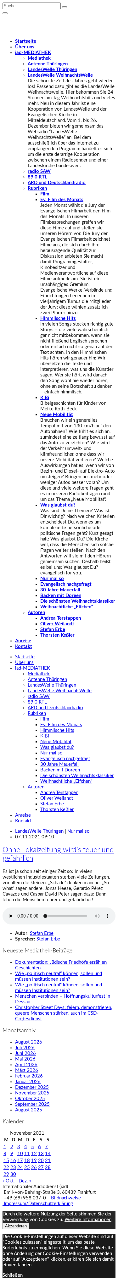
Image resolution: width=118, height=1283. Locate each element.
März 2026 (26, 1070)
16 (13, 1160)
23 (13, 1167)
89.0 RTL (37, 177)
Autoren (36, 612)
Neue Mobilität (56, 414)
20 (41, 1160)
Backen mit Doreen (60, 595)
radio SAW (39, 171)
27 (41, 1167)
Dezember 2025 (32, 1087)
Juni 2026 (25, 1053)
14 (48, 1153)
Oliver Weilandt (57, 624)
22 (6, 1167)
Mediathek (39, 58)
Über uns (24, 47)
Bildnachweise (65, 1198)
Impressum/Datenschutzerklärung (38, 1203)
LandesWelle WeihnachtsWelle (60, 75)
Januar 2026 (28, 1081)
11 (27, 1153)
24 (20, 1167)
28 (48, 1167)
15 (6, 1160)
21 (48, 1160)
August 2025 (28, 1110)
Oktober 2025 (30, 1098)
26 (34, 1167)
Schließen (13, 1275)
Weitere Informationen (88, 1219)
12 (34, 1153)
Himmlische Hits (58, 318)
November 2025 (32, 1093)
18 (27, 1160)
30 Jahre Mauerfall (60, 590)
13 (41, 1153)
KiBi (44, 397)
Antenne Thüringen (48, 64)
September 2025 (32, 1104)
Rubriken (37, 188)
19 (34, 1160)
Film (44, 194)
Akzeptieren (16, 1226)
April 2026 (26, 1064)
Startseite (25, 41)
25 (27, 1167)
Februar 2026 (29, 1076)
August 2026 (28, 1042)
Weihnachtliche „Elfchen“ (66, 607)
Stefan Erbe (52, 629)
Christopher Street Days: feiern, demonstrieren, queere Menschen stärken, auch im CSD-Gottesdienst (63, 1013)
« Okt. (9, 1181)
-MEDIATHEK (33, 52)
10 (20, 1153)
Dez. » (25, 1181)
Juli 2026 (25, 1047)
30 (13, 1174)
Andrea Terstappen (60, 618)
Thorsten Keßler (57, 635)
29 (6, 1174)
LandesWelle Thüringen (52, 69)
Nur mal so (52, 578)
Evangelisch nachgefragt (66, 584)
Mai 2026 (25, 1059)
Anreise (23, 641)
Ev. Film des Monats (61, 199)
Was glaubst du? (58, 505)
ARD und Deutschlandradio (57, 182)
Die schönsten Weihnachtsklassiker (77, 601)
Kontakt (23, 646)
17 (20, 1160)
